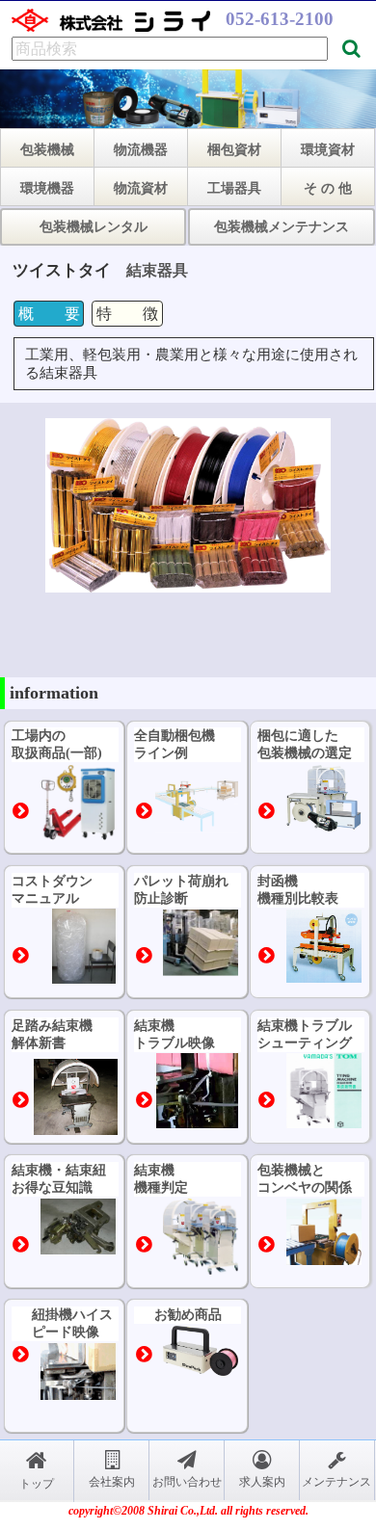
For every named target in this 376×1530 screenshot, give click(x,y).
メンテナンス (336, 1482)
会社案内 (112, 1482)
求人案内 (262, 1482)
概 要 (49, 313)
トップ (36, 1483)
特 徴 (127, 313)
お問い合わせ (187, 1482)
